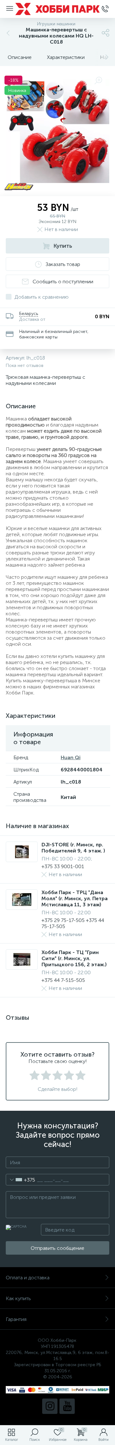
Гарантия (16, 1319)
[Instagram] (49, 1406)
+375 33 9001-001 (63, 866)
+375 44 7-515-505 (63, 980)
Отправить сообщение (57, 1248)
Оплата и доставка (28, 1278)
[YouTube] (67, 1406)
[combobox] (20, 1179)
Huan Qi (70, 757)
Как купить (18, 1298)
